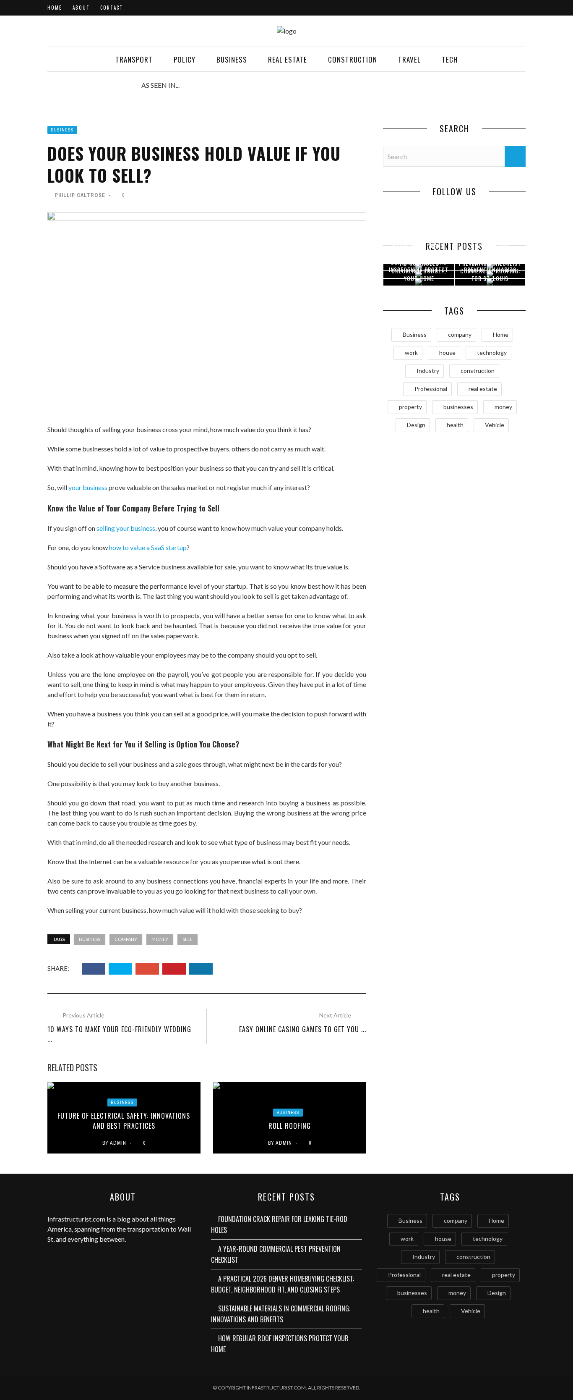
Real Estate (287, 59)
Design (416, 424)
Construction (352, 59)
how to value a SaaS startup (148, 547)
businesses (458, 406)
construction (478, 370)
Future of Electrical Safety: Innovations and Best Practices (123, 1121)
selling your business (125, 528)
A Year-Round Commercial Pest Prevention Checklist (276, 1254)
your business (87, 487)
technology (492, 352)
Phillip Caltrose (80, 195)
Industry (428, 370)
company (126, 939)
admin (118, 1143)
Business (231, 59)
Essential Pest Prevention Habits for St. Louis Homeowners (490, 273)
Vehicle (494, 424)
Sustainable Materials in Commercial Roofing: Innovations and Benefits (280, 1313)
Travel (409, 59)
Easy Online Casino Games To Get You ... (302, 1029)
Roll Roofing (289, 1126)
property (410, 406)
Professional (430, 388)
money (159, 939)
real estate (483, 388)
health (455, 424)
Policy (184, 59)
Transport (134, 59)
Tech (450, 59)
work (411, 352)
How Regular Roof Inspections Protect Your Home (418, 269)
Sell (187, 939)
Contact (111, 7)
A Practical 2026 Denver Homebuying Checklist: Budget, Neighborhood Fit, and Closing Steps (282, 1284)
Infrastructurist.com (76, 1219)
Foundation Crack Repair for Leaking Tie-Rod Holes (279, 1224)
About (81, 7)
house (447, 352)
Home (54, 7)
